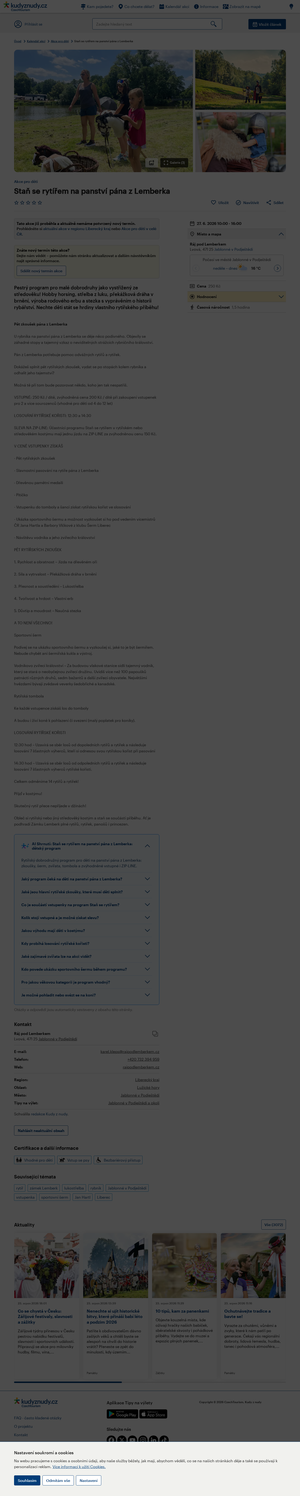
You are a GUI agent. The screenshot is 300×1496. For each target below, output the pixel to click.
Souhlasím (27, 1480)
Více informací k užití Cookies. (79, 1466)
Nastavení (89, 1480)
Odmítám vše (58, 1480)
